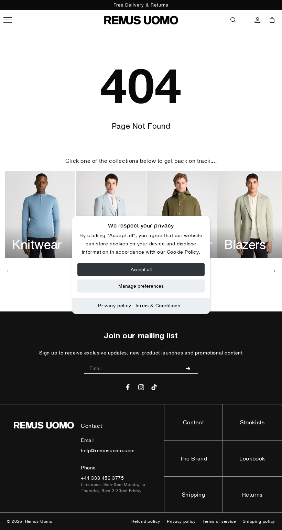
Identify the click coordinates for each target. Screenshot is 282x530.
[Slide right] (274, 270)
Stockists (252, 422)
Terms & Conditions (158, 305)
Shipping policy (259, 521)
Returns (252, 494)
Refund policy (145, 521)
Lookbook (252, 458)
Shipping (193, 494)
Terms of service (219, 521)
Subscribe (190, 368)
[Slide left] (7, 270)
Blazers (245, 244)
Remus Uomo (39, 521)
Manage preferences (141, 286)
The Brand (193, 458)
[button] (233, 20)
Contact (193, 422)
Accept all (141, 269)
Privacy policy (114, 305)
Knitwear (37, 244)
